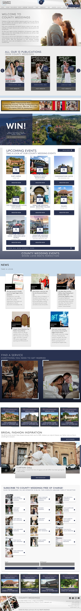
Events (19, 7)
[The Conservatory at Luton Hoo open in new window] (69, 583)
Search (64, 7)
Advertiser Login (72, 601)
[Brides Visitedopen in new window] (40, 105)
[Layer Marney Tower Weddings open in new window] (49, 417)
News (37, 7)
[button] (2, 70)
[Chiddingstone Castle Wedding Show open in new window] (29, 417)
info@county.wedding (37, 600)
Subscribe (25, 7)
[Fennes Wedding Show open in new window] (29, 583)
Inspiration (42, 7)
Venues (7, 7)
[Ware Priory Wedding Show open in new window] (69, 417)
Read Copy (30, 7)
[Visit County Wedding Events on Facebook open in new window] (69, 598)
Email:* (6, 562)
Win (49, 7)
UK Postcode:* (43, 562)
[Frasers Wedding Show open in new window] (10, 583)
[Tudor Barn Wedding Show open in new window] (49, 583)
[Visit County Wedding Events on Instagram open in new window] (75, 598)
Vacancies (75, 604)
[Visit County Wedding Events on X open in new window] (72, 598)
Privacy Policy (73, 605)
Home (2, 7)
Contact (59, 7)
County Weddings (29, 598)
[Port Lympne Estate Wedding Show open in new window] (10, 417)
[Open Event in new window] (16, 165)
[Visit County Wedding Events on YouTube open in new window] (78, 598)
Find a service (14, 7)
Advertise (54, 7)
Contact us (74, 607)
